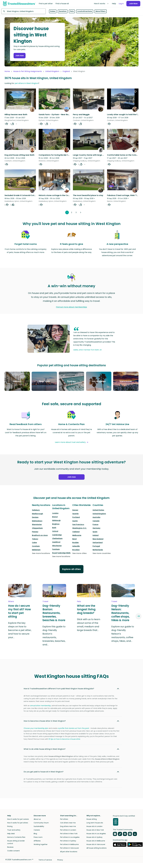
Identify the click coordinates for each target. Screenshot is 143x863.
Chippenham (37, 528)
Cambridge (57, 535)
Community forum (41, 823)
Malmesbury (37, 521)
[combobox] (23, 11)
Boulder (75, 542)
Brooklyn (76, 550)
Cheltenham (57, 538)
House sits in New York (95, 830)
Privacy (60, 860)
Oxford (55, 531)
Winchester (57, 546)
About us (37, 819)
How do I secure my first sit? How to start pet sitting (19, 611)
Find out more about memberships (71, 307)
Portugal (96, 546)
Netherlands (98, 550)
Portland (76, 517)
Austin (75, 521)
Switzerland (98, 542)
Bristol (55, 517)
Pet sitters (64, 819)
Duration (62, 11)
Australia (96, 517)
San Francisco (78, 524)
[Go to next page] (80, 212)
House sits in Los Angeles (96, 833)
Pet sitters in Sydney (68, 841)
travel (45, 601)
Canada (96, 521)
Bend (74, 539)
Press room (38, 837)
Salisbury (36, 510)
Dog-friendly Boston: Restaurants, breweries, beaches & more (54, 613)
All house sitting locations (96, 848)
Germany (96, 528)
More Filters (100, 11)
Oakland (75, 532)
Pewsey (35, 532)
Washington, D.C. (79, 528)
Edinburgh (56, 520)
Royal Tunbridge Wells (61, 553)
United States (98, 510)
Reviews (10, 847)
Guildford (56, 542)
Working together (40, 844)
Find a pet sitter (46, 3)
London (55, 513)
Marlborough (37, 514)
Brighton (55, 524)
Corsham (36, 546)
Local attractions (84, 11)
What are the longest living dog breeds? (86, 609)
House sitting (91, 819)
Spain (95, 532)
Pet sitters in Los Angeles (69, 837)
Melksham (36, 550)
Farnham (56, 549)
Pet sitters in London (68, 830)
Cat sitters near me (68, 823)
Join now (19, 55)
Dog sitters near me (68, 826)
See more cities (79, 553)
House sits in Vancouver (95, 844)
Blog (35, 833)
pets (79, 601)
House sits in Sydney (94, 837)
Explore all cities (71, 569)
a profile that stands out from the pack (73, 728)
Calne (34, 542)
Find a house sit (62, 3)
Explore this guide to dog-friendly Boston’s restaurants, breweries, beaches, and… (54, 635)
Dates (52, 11)
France (95, 524)
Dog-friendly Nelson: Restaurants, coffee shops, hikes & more (120, 613)
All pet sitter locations (68, 851)
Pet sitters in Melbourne (69, 844)
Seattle (75, 514)
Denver (75, 510)
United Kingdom (52, 71)
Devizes (35, 517)
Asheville (76, 546)
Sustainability (39, 826)
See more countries (102, 553)
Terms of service (45, 860)
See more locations (41, 553)
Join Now (133, 3)
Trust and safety (13, 830)
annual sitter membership (40, 705)
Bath (54, 528)
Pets (72, 11)
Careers (37, 830)
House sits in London (94, 826)
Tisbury (35, 539)
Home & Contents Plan (16, 837)
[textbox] (23, 11)
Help (114, 3)
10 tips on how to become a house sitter (64, 739)
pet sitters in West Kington (26, 83)
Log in (121, 3)
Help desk (11, 833)
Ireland (95, 535)
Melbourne (76, 535)
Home (7, 71)
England (66, 71)
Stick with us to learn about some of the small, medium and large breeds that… (88, 625)
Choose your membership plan (36, 728)
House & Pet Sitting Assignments (27, 71)
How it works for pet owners (18, 819)
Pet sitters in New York (68, 833)
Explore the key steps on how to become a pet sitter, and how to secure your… (19, 630)
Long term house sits (94, 823)
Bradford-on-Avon (40, 535)
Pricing (9, 826)
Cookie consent (13, 851)
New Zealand (98, 539)
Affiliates (37, 841)
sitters (11, 601)
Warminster (37, 524)
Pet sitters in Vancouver (69, 848)
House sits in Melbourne (95, 841)
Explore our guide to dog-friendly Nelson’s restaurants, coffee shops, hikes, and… (122, 634)
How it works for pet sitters (17, 823)
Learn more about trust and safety (70, 442)
